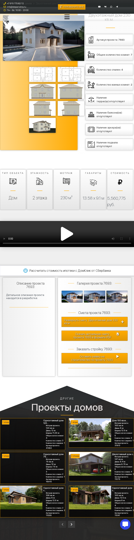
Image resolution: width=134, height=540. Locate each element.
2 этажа (39, 197)
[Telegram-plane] (117, 7)
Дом (13, 197)
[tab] (67, 271)
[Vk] (105, 7)
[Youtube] (99, 7)
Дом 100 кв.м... (119, 420)
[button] (67, 234)
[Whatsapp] (111, 7)
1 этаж (5, 422)
